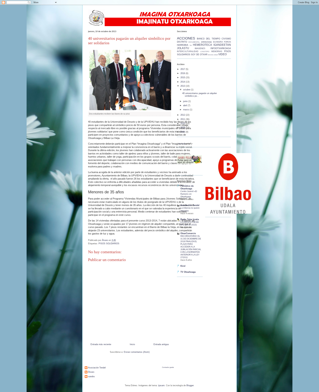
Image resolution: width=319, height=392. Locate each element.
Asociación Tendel (189, 205)
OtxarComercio (188, 233)
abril (185, 105)
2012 (183, 115)
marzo (186, 109)
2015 (183, 77)
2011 (183, 119)
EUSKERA (218, 42)
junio (185, 101)
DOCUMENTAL (194, 42)
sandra (91, 376)
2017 (183, 69)
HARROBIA (182, 45)
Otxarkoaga (182, 143)
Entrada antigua (161, 344)
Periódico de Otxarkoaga (187, 187)
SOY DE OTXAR (199, 54)
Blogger (190, 385)
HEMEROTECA (202, 44)
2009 (183, 127)
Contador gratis (168, 367)
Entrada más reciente (101, 344)
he (191, 45)
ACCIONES (186, 38)
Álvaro (91, 372)
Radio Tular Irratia (189, 219)
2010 (183, 123)
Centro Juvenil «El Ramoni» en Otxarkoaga (188, 194)
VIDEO (222, 54)
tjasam (161, 385)
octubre (187, 89)
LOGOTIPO (204, 51)
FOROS (227, 42)
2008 (183, 132)
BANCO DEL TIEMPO (208, 38)
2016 (183, 73)
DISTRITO (182, 42)
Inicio (132, 344)
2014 (183, 82)
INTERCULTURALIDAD (187, 51)
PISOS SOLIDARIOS (109, 243)
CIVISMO (226, 38)
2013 (183, 86)
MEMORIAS (216, 51)
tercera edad (213, 55)
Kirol (182, 266)
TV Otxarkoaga (188, 272)
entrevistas (206, 42)
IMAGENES (200, 48)
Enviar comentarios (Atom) (137, 352)
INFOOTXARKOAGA (221, 48)
